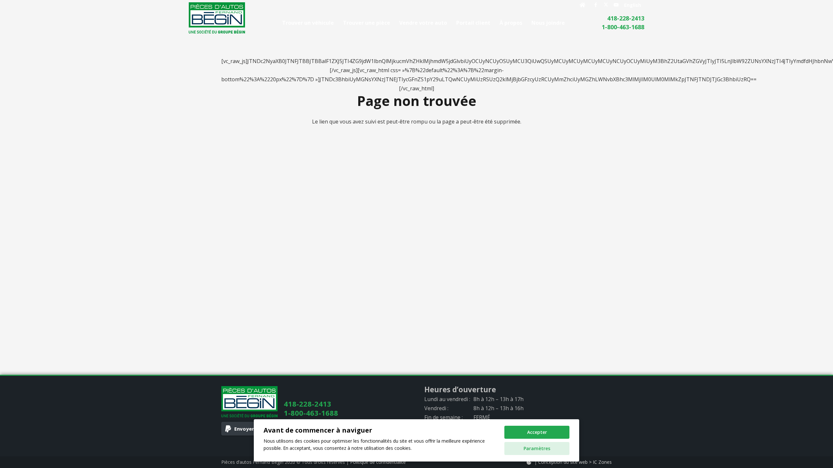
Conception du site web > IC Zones (575, 462)
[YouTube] (616, 4)
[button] (569, 23)
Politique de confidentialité (378, 462)
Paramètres (537, 448)
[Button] (582, 4)
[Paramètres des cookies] (528, 462)
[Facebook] (595, 4)
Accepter (537, 432)
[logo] (217, 17)
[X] (605, 4)
